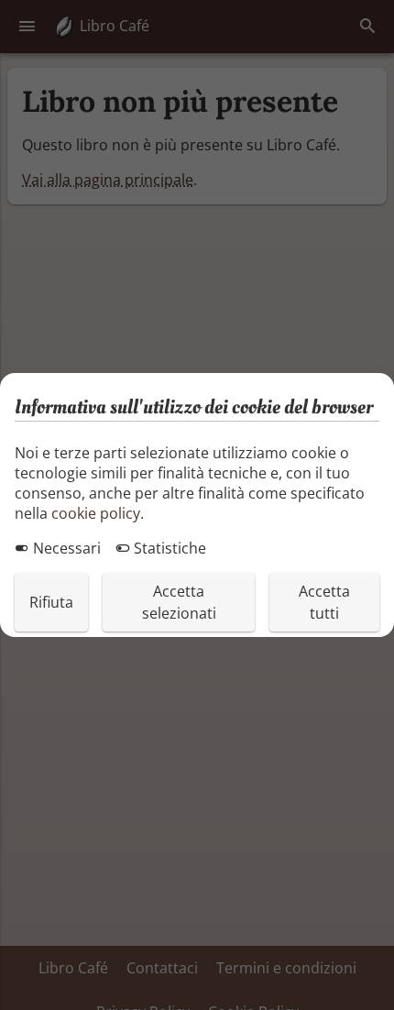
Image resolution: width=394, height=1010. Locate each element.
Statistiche (168, 548)
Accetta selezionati (179, 602)
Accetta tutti (324, 602)
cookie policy (95, 513)
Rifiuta (51, 602)
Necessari (65, 548)
